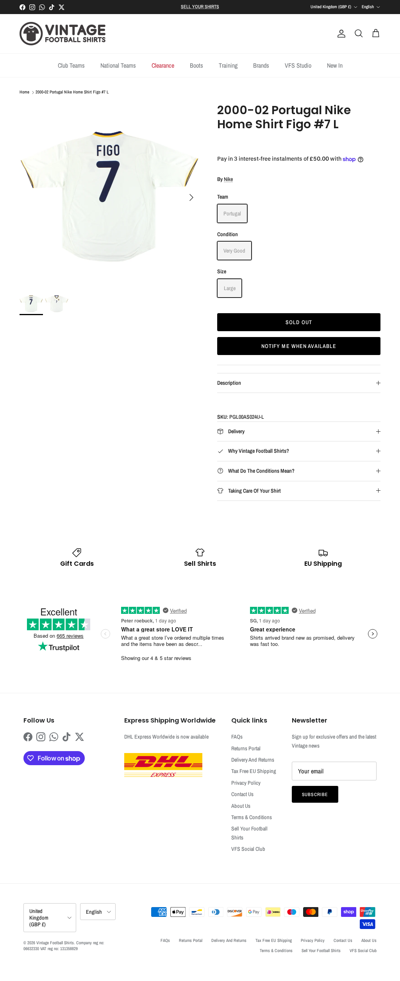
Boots (196, 65)
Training (228, 65)
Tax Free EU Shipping (253, 771)
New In (335, 65)
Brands (261, 65)
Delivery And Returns (252, 759)
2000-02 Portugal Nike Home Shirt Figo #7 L (72, 92)
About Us (240, 805)
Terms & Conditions (251, 817)
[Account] (340, 33)
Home (24, 92)
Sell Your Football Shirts (321, 950)
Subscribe (315, 794)
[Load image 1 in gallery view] (110, 193)
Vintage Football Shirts (55, 942)
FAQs (237, 736)
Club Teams (71, 65)
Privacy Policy (246, 782)
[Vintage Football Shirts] (62, 33)
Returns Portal (246, 748)
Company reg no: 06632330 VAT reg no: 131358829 (63, 945)
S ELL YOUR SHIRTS (200, 7)
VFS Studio (298, 65)
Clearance (163, 65)
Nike (228, 179)
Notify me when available (299, 346)
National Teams (118, 65)
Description (229, 382)
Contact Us (242, 794)
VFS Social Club (248, 848)
